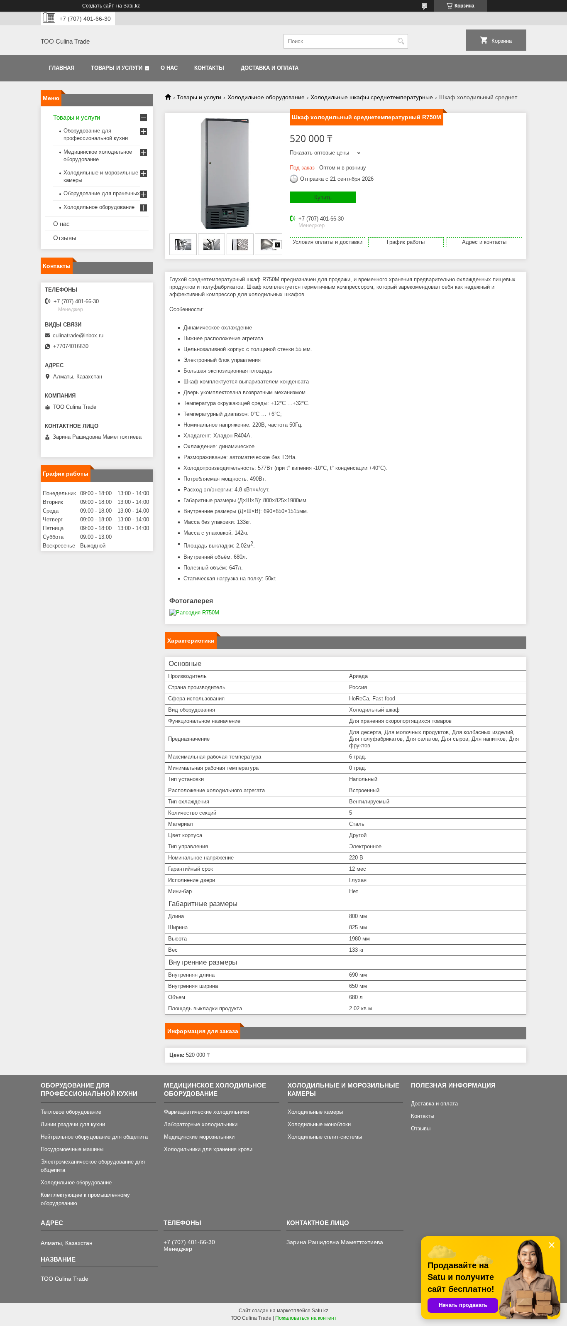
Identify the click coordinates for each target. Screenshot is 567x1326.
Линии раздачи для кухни (73, 1124)
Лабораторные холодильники (200, 1124)
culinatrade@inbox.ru (78, 335)
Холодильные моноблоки (319, 1124)
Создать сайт (98, 6)
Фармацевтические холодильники (206, 1112)
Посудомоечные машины (72, 1149)
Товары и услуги (116, 68)
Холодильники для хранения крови (208, 1149)
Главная (61, 68)
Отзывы (64, 237)
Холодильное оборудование (266, 97)
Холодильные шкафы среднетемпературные (371, 97)
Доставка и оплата (269, 68)
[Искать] (400, 41)
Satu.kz (320, 1311)
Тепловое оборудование (71, 1112)
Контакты (209, 68)
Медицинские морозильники (199, 1137)
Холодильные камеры (315, 1112)
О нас (169, 68)
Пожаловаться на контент (306, 1318)
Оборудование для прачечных (102, 193)
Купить (323, 197)
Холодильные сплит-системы (325, 1137)
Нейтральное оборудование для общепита (94, 1137)
